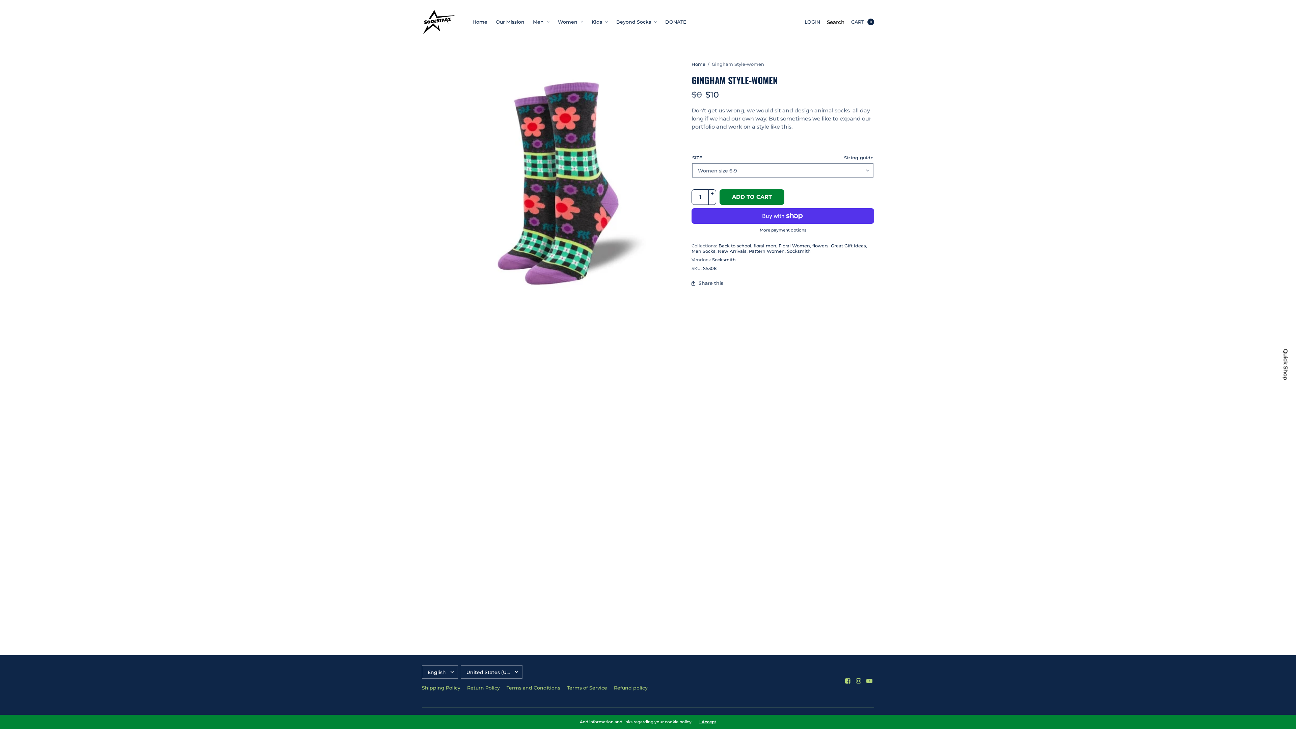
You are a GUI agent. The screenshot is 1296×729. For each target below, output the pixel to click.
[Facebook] (848, 681)
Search (835, 22)
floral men (765, 245)
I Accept (707, 722)
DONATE (675, 22)
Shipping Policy (441, 688)
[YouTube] (869, 681)
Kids (597, 22)
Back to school (735, 245)
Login (812, 22)
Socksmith (799, 251)
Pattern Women (767, 251)
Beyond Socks (633, 22)
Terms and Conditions (533, 688)
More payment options (783, 230)
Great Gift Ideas (848, 245)
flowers (820, 245)
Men (538, 22)
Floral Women (794, 245)
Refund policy (631, 688)
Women (567, 22)
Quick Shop (1285, 364)
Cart (857, 22)
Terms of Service (587, 688)
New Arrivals (732, 251)
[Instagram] (859, 681)
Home (480, 22)
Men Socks (704, 251)
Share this (711, 283)
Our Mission (510, 22)
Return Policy (483, 688)
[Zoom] (555, 182)
